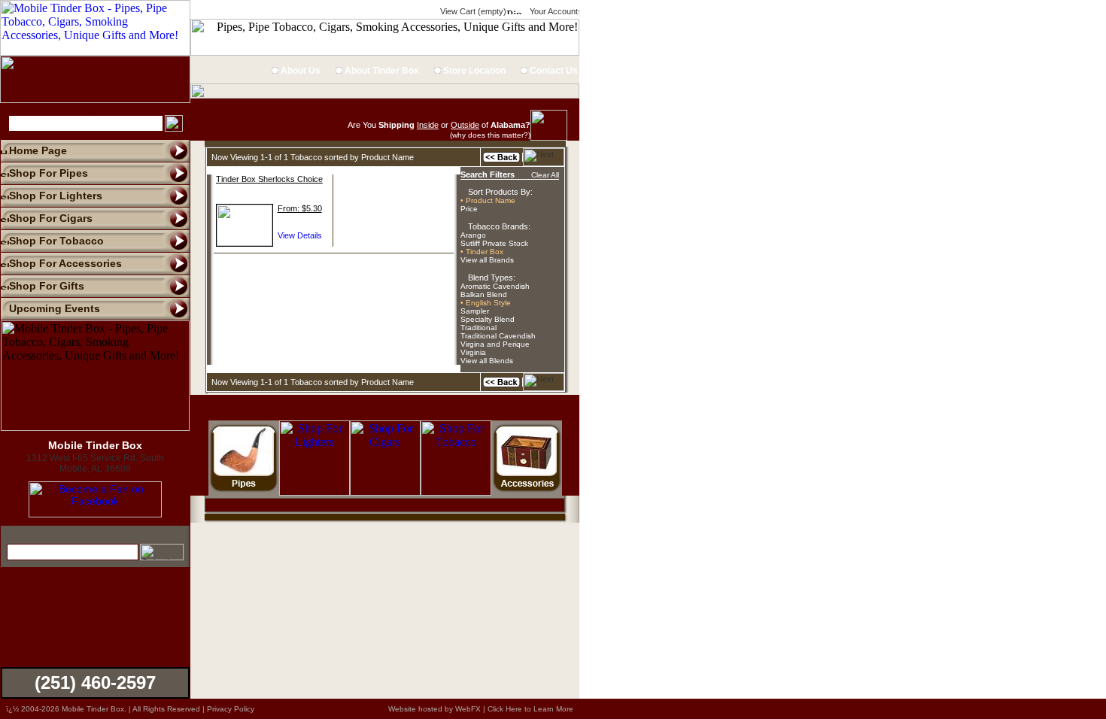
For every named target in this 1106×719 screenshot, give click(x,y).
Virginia (473, 352)
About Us (299, 70)
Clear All (545, 175)
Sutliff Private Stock (494, 243)
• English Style (485, 303)
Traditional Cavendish (498, 336)
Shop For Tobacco (56, 241)
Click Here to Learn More (530, 709)
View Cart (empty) (472, 11)
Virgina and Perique (495, 344)
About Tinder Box (380, 70)
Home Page (38, 150)
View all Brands (487, 260)
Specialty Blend (487, 319)
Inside (428, 124)
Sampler (474, 311)
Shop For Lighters (55, 196)
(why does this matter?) (490, 135)
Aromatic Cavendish (495, 286)
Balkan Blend (483, 294)
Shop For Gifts (46, 286)
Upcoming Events (54, 308)
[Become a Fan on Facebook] (95, 514)
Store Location (473, 70)
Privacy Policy (230, 709)
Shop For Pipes (48, 173)
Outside (465, 124)
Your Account (552, 11)
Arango (473, 235)
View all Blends (486, 360)
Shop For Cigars (51, 218)
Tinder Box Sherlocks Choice (269, 179)
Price (469, 209)
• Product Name (487, 200)
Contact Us (552, 70)
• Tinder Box (481, 251)
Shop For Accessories (65, 263)
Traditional (478, 327)
